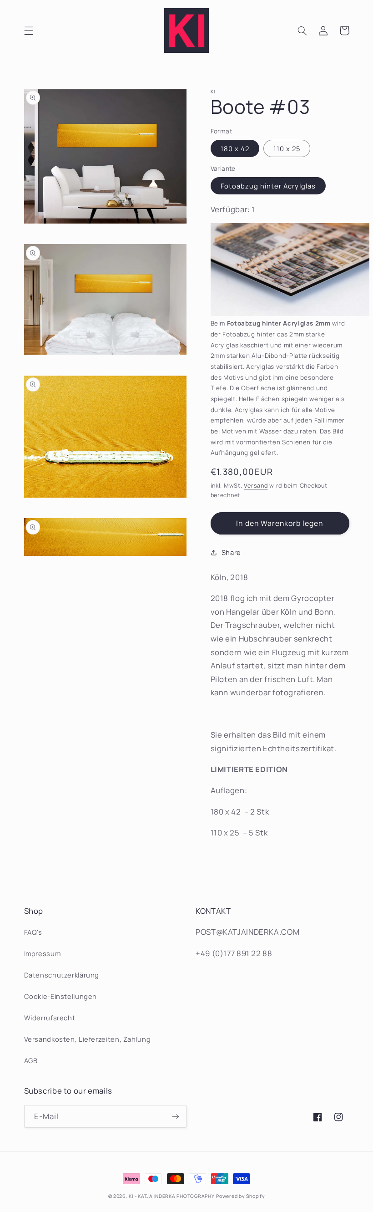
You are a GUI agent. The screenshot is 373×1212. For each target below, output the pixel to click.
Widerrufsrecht (50, 1017)
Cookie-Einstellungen (60, 996)
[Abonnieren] (175, 1116)
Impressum (42, 953)
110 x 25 (286, 148)
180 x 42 (235, 148)
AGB (31, 1060)
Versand (255, 485)
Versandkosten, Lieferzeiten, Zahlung (87, 1039)
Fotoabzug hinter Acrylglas (268, 185)
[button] (28, 30)
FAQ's (33, 932)
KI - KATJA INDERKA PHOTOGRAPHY (171, 1196)
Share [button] (231, 552)
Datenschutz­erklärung (62, 974)
